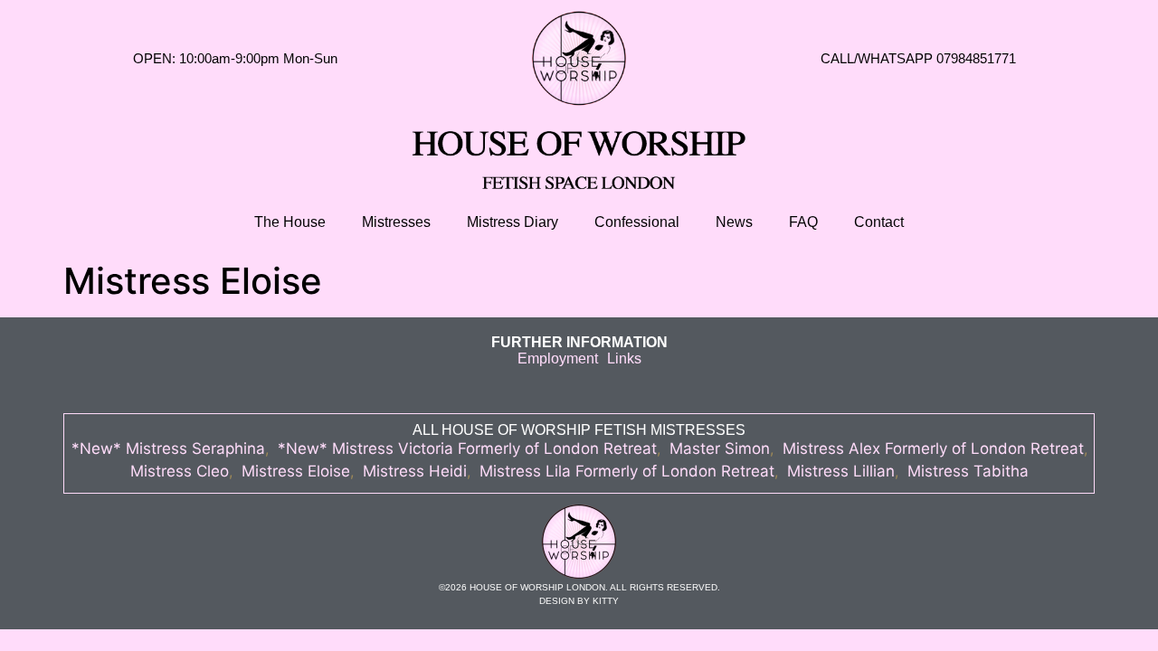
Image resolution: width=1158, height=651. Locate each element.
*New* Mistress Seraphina (168, 448)
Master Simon (719, 448)
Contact (879, 222)
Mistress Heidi (415, 471)
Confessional (636, 222)
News (734, 222)
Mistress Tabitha (968, 471)
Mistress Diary (512, 222)
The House (290, 222)
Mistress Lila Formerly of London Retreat (626, 471)
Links (624, 358)
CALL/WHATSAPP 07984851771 (918, 58)
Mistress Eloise (296, 471)
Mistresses (396, 222)
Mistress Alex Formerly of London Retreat (933, 448)
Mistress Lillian (841, 471)
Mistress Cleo (179, 471)
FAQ (803, 222)
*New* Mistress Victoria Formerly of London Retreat (467, 448)
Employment (557, 358)
